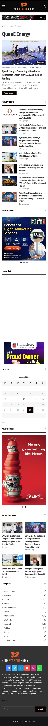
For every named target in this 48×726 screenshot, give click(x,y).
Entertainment (10, 608)
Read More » (9, 93)
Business (7, 595)
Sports (6, 632)
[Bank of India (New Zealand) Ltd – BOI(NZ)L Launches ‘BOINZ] (9, 157)
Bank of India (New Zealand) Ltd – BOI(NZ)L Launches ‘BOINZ (12, 571)
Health (6, 612)
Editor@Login (9, 68)
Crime (6, 599)
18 (11, 404)
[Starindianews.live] (24, 6)
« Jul (4, 422)
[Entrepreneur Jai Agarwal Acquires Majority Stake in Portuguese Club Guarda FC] (9, 168)
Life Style (8, 620)
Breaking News (10, 591)
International (9, 616)
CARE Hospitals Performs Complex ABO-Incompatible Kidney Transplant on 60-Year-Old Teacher (32, 128)
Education (8, 603)
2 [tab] (24, 262)
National (7, 624)
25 (11, 410)
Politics (7, 628)
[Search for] (44, 7)
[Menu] (3, 7)
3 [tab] (27, 262)
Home (6, 26)
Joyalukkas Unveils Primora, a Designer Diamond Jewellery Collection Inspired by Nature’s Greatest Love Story (35, 541)
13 (24, 399)
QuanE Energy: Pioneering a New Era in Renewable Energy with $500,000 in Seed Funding (22, 75)
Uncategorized (10, 640)
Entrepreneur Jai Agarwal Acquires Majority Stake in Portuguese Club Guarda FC (31, 168)
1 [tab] (21, 262)
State (6, 636)
